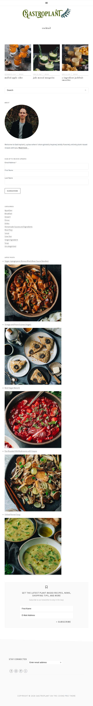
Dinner (7, 220)
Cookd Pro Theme (67, 696)
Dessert (7, 217)
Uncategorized (10, 246)
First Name (9, 170)
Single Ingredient (11, 240)
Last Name (9, 178)
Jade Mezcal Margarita (44, 78)
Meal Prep (8, 230)
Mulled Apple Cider (14, 78)
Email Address (10, 162)
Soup (7, 243)
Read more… (23, 148)
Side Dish (8, 236)
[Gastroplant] (46, 17)
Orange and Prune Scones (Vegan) (18, 324)
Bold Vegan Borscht (12, 388)
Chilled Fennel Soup (12, 514)
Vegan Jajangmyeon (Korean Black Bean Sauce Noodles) (26, 261)
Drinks (21, 74)
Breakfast (8, 213)
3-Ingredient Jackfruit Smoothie (72, 79)
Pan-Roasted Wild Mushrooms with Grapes (21, 451)
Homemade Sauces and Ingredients (18, 227)
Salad (7, 233)
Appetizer (8, 210)
